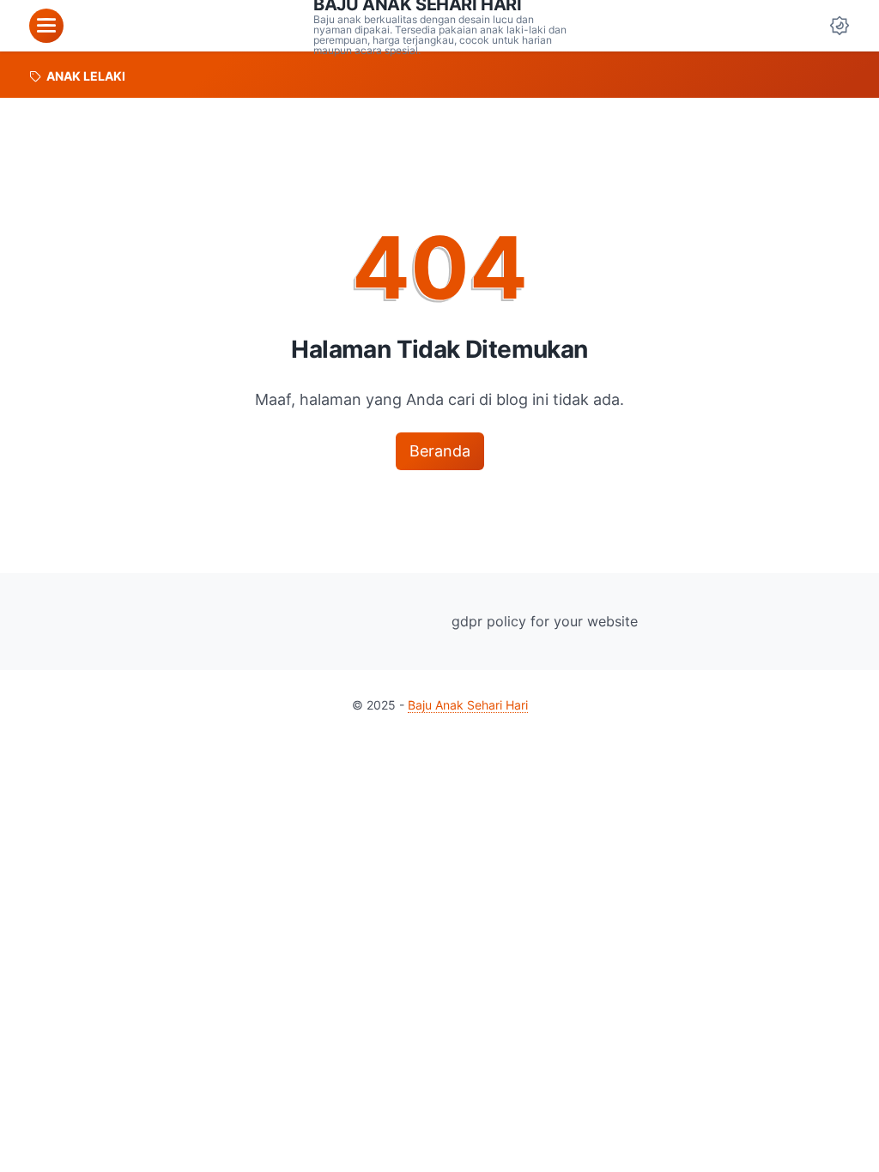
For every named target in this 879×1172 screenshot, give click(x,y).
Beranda (439, 451)
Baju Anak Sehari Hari (468, 705)
